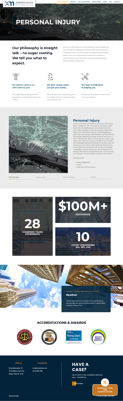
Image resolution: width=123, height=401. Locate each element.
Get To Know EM (84, 2)
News (105, 2)
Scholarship (96, 2)
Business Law (40, 177)
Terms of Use (14, 396)
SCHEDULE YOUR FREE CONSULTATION (105, 390)
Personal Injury (86, 120)
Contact (117, 2)
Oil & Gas (93, 177)
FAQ (110, 2)
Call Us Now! (78, 383)
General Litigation (69, 177)
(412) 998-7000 (38, 371)
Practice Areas (62, 2)
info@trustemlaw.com (40, 368)
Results (73, 2)
